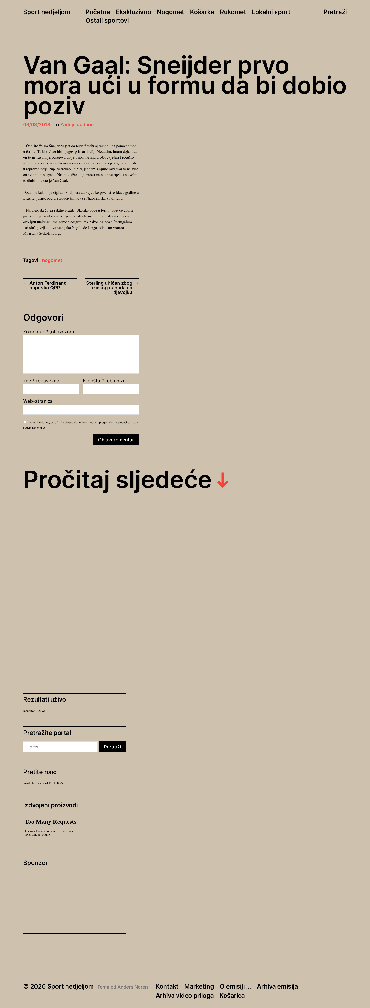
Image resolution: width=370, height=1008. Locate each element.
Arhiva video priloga (185, 995)
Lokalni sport (271, 12)
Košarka (202, 12)
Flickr (53, 783)
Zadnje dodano (77, 125)
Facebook (42, 783)
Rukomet (233, 12)
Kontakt (167, 986)
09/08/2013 (36, 125)
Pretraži (335, 12)
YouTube (29, 783)
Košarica (232, 995)
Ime (42, 380)
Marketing (199, 986)
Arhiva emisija (277, 986)
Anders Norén (132, 987)
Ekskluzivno (133, 12)
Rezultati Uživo (34, 710)
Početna (98, 12)
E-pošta (106, 380)
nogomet (52, 260)
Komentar (48, 331)
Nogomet (170, 12)
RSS (60, 783)
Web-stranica (38, 401)
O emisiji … (235, 986)
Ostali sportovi (107, 20)
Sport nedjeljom (46, 12)
